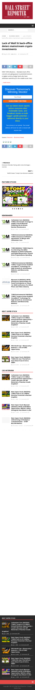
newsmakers (7, 215)
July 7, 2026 (15, 229)
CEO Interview (8, 370)
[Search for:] (17, 30)
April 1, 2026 (16, 412)
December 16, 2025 (18, 425)
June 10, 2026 (16, 274)
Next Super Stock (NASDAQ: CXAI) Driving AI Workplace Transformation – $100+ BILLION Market (21, 420)
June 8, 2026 (16, 305)
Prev (4, 196)
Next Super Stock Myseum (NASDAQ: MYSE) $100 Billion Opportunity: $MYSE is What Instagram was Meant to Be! (21, 407)
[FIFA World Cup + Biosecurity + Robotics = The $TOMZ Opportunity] (6, 348)
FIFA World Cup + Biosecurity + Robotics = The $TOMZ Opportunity (21, 347)
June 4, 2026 (16, 364)
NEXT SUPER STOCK (9, 311)
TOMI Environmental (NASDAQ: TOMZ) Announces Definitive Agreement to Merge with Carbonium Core (22, 237)
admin (15, 54)
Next (30, 196)
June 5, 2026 (16, 351)
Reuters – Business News (15, 137)
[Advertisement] (18, 60)
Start (16, 204)
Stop (18, 204)
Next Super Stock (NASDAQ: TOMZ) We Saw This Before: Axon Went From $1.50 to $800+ (21, 359)
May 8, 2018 (7, 54)
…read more (6, 82)
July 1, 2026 (15, 242)
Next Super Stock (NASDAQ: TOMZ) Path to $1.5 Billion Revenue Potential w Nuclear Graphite (21, 335)
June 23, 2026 (16, 257)
